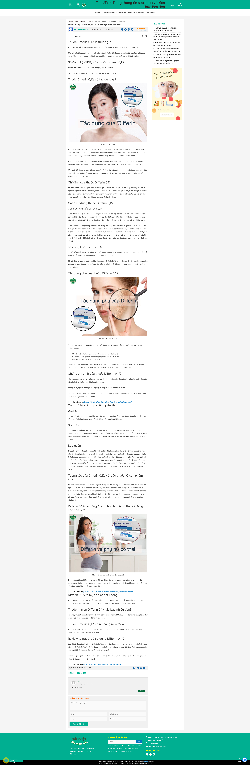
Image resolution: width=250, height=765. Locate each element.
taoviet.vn (126, 761)
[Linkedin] (132, 30)
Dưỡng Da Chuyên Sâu (136, 12)
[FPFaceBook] (147, 755)
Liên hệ (89, 751)
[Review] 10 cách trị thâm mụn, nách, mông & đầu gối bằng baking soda (108, 592)
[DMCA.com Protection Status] (149, 761)
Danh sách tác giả (76, 751)
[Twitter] (125, 30)
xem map (159, 740)
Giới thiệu (90, 748)
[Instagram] (150, 755)
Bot (239, 761)
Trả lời (141, 691)
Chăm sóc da (121, 12)
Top (239, 758)
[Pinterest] (129, 30)
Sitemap (73, 754)
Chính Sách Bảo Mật (77, 748)
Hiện (144, 36)
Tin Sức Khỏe (150, 12)
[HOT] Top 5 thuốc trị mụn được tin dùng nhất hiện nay (102, 664)
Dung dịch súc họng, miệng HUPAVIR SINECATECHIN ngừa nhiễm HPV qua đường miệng (167, 36)
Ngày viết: (80, 668)
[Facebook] (122, 30)
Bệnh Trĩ (98, 12)
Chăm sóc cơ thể (109, 12)
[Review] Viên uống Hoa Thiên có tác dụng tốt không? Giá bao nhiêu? (107, 402)
